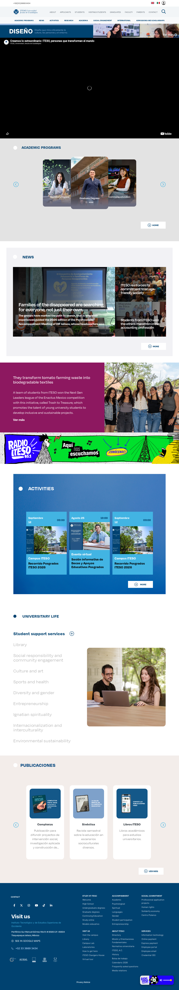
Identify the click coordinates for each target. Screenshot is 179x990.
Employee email (149, 951)
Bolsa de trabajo (120, 958)
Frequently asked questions (125, 966)
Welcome (86, 900)
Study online (88, 920)
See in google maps (27, 941)
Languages (117, 912)
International (124, 20)
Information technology (152, 935)
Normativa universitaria (123, 946)
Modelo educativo (90, 924)
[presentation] (16, 825)
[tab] (45, 633)
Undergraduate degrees (93, 908)
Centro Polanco (149, 915)
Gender (115, 916)
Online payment (149, 939)
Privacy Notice (83, 982)
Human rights (148, 907)
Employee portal (149, 947)
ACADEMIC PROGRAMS (24, 20)
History (115, 954)
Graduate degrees (91, 912)
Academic (116, 900)
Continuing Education (92, 916)
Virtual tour (87, 959)
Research (68, 20)
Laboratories (88, 947)
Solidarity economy (151, 911)
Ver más (19, 419)
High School (88, 904)
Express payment (150, 943)
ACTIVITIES (54, 20)
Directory (116, 935)
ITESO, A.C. (117, 950)
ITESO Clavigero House (93, 955)
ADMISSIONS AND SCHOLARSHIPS (150, 20)
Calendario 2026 (120, 962)
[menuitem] (53, 12)
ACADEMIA (83, 20)
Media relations (119, 970)
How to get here (90, 951)
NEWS (41, 20)
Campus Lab (88, 943)
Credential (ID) (149, 955)
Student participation (122, 920)
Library (85, 939)
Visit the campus (90, 935)
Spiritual (116, 908)
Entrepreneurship (120, 924)
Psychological (118, 904)
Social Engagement (102, 20)
